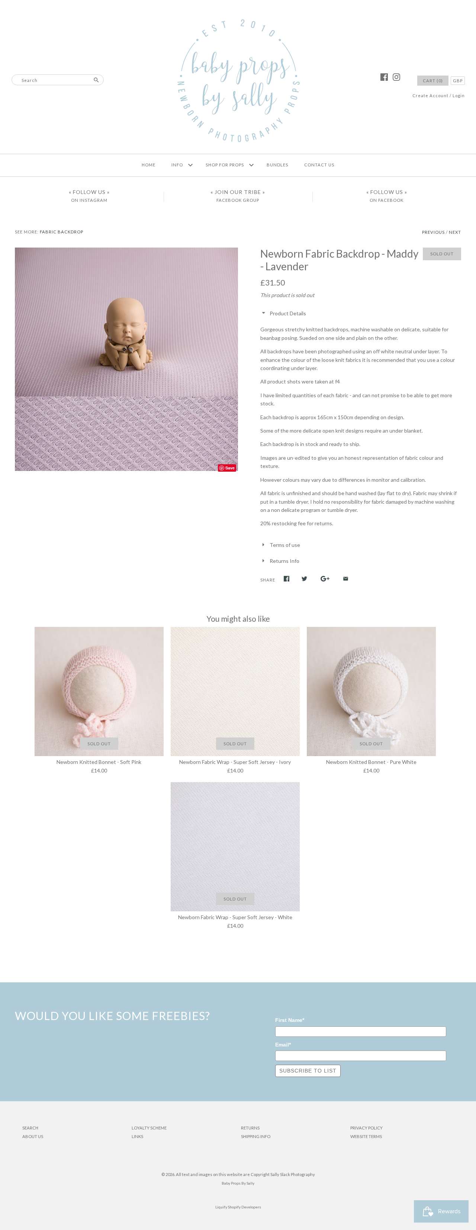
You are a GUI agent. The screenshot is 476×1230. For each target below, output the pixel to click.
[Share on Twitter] (304, 578)
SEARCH (30, 1127)
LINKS (137, 1136)
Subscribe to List (308, 1071)
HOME (148, 164)
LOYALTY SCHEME (149, 1127)
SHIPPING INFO (255, 1136)
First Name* (289, 1020)
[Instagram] (396, 77)
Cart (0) (433, 80)
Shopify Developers (244, 1207)
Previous (433, 232)
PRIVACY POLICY (366, 1127)
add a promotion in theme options (238, 4)
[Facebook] (384, 77)
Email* (283, 1045)
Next (455, 232)
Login (459, 95)
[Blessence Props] (238, 81)
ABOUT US (32, 1136)
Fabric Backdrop (61, 231)
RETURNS (250, 1127)
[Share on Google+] (325, 578)
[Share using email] (345, 578)
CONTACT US (319, 164)
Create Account (430, 95)
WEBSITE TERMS (366, 1136)
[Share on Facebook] (286, 578)
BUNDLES (277, 164)
